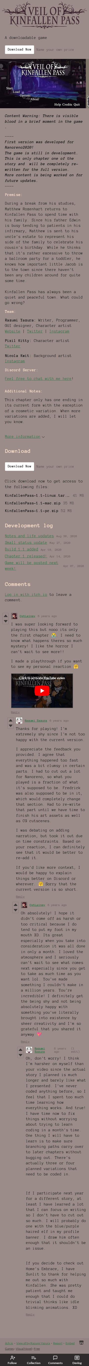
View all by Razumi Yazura (33, 1343)
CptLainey (27, 616)
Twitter (35, 331)
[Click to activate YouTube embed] (42, 691)
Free (37, 1348)
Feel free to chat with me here (38, 379)
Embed (70, 1343)
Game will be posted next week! (31, 565)
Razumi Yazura (36, 720)
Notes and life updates (29, 536)
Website (13, 331)
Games (9, 1348)
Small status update (26, 543)
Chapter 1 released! (26, 556)
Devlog (77, 1363)
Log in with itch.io (26, 595)
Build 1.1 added (21, 549)
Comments (55, 1363)
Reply (15, 712)
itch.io (9, 1343)
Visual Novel (24, 1348)
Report (57, 1343)
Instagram (59, 331)
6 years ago (47, 616)
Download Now (19, 49)
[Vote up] (5, 616)
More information (23, 437)
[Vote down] (5, 621)
